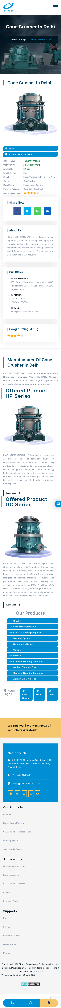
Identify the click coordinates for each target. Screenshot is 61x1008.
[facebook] (10, 793)
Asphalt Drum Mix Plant (25, 667)
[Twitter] (17, 793)
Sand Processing (11, 875)
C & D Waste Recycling (14, 883)
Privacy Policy (36, 971)
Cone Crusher (26, 696)
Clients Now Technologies (37, 968)
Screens (17, 650)
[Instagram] (30, 793)
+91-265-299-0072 (20, 298)
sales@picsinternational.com (24, 311)
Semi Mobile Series (23, 644)
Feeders (17, 655)
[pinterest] (24, 793)
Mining (6, 892)
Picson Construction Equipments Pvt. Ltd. (39, 964)
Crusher (17, 621)
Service (6, 927)
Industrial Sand (10, 901)
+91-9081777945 (31, 161)
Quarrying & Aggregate (14, 866)
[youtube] (37, 793)
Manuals (7, 953)
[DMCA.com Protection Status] (30, 985)
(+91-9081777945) (32, 165)
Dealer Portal (9, 944)
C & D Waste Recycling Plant (27, 632)
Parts (5, 918)
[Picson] (8, 6)
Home (13, 39)
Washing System (21, 638)
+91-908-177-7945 (20, 302)
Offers (10, 148)
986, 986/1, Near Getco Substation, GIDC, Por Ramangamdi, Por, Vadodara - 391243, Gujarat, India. (30, 763)
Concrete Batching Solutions (28, 661)
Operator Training (11, 935)
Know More (11, 493)
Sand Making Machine (24, 627)
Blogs (23, 39)
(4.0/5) (33, 329)
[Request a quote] (49, 1003)
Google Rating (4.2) (11, 193)
